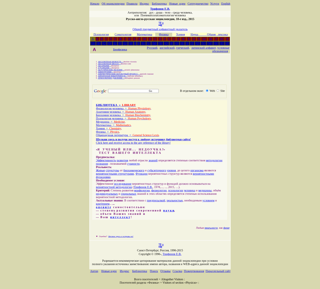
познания (102, 163)
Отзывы (165, 271)
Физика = (107, 131)
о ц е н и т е (103, 207)
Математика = (113, 125)
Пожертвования (194, 271)
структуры (112, 170)
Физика (164, 34)
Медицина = (110, 121)
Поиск (154, 271)
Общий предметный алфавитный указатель (160, 29)
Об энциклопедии (113, 3)
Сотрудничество (198, 3)
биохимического (133, 170)
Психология (101, 34)
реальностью (175, 200)
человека (189, 190)
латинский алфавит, (203, 47)
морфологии (142, 190)
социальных (128, 193)
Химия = (108, 128)
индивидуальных (107, 193)
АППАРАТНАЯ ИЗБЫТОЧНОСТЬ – (113, 76)
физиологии (159, 190)
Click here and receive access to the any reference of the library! (133, 142)
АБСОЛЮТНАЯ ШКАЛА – (109, 64)
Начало (94, 3)
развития (122, 160)
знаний (153, 160)
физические (228, 227)
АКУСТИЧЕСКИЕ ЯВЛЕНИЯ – (111, 70)
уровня (171, 170)
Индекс (144, 3)
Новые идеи (177, 3)
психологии (175, 190)
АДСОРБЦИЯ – (104, 68)
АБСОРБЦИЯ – (104, 66)
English (225, 3)
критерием (102, 203)
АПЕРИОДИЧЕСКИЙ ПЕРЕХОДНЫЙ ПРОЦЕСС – (119, 74)
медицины (205, 190)
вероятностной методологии (114, 187)
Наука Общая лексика (209, 34)
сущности (133, 163)
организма (197, 170)
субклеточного (156, 170)
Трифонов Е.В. (143, 187)
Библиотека (159, 3)
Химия (180, 34)
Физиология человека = (123, 108)
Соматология (123, 34)
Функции (142, 173)
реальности (209, 227)
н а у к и (168, 210)
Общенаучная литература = (127, 135)
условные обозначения (220, 49)
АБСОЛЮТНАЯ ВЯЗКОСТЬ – (110, 62)
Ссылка (177, 271)
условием (208, 200)
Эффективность (106, 160)
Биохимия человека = (123, 115)
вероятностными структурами (115, 173)
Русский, (152, 47)
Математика (144, 34)
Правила (131, 3)
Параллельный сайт (218, 271)
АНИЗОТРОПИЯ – (106, 72)
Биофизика (120, 49)
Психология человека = (123, 118)
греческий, (183, 47)
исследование (122, 183)
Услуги (214, 3)
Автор (94, 271)
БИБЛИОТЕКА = (116, 105)
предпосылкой (156, 200)
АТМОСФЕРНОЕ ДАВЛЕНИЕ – (111, 78)
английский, (167, 47)
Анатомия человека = (120, 111)
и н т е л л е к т (120, 217)
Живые (100, 170)
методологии (214, 160)
